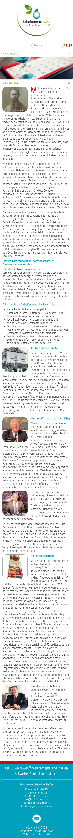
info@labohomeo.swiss (36, 799)
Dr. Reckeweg (10, 54)
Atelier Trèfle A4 (44, 831)
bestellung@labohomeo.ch (36, 806)
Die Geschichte (10, 82)
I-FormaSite (44, 834)
